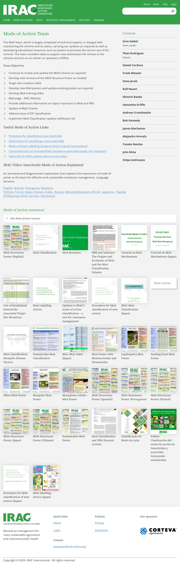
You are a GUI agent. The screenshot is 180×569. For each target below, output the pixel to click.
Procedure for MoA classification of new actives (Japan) (16, 497)
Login (56, 530)
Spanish (19, 188)
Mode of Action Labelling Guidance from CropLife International (48, 146)
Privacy (99, 523)
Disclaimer (101, 530)
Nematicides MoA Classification (44, 356)
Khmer (96, 192)
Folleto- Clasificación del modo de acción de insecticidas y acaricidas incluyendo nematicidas (163, 448)
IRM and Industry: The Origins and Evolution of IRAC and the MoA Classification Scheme (103, 262)
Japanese (108, 192)
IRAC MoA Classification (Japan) (129, 309)
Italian (29, 192)
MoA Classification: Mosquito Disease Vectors (15, 358)
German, (34, 196)
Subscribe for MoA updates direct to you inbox (38, 156)
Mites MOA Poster (15, 395)
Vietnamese (47, 196)
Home (57, 523)
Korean (38, 192)
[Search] (173, 11)
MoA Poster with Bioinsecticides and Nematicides (104, 358)
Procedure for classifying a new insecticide (35, 136)
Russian (59, 192)
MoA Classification (45, 252)
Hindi (23, 196)
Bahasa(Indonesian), (78, 192)
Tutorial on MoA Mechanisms (131, 254)
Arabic (49, 192)
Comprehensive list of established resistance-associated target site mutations (57, 151)
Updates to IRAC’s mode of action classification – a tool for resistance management (73, 313)
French (19, 192)
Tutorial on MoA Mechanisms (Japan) (163, 254)
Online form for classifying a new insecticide (36, 141)
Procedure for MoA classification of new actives (105, 309)
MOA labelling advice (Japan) (42, 495)
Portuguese (32, 188)
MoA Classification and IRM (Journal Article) (103, 440)
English (7, 188)
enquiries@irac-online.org (69, 546)
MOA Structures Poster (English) (13, 254)
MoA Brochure (72, 252)
